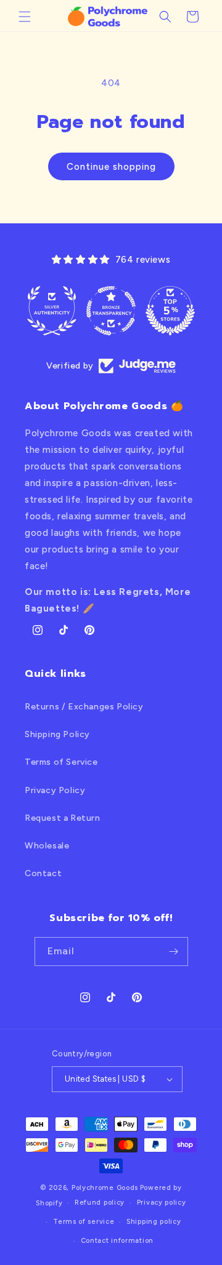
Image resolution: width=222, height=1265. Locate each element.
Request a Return (63, 818)
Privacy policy (161, 1203)
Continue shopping (111, 166)
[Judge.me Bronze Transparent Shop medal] (111, 310)
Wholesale (47, 845)
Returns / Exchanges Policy (84, 706)
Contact (43, 873)
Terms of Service (61, 762)
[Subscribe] (173, 951)
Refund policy (100, 1203)
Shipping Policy (57, 734)
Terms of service (83, 1222)
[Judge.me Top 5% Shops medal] (170, 310)
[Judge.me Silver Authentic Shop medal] (51, 310)
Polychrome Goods (105, 1188)
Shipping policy (153, 1222)
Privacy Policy (55, 790)
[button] (24, 16)
